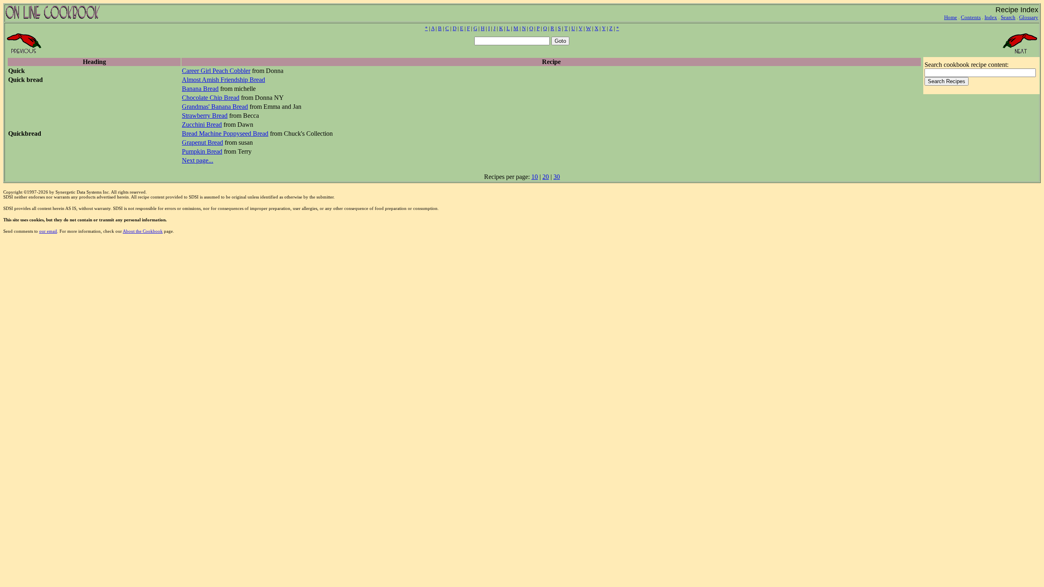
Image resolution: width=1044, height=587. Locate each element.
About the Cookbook (143, 231)
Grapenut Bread (202, 142)
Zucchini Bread (202, 124)
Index (990, 17)
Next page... (197, 160)
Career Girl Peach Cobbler (216, 70)
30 (556, 176)
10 (534, 176)
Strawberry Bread (205, 115)
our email (48, 231)
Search (1008, 17)
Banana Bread (200, 88)
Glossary (1028, 17)
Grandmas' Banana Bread (215, 106)
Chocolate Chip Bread (210, 97)
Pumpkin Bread (202, 151)
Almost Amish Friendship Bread (223, 79)
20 (545, 176)
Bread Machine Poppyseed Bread (225, 133)
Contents (971, 17)
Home (950, 17)
